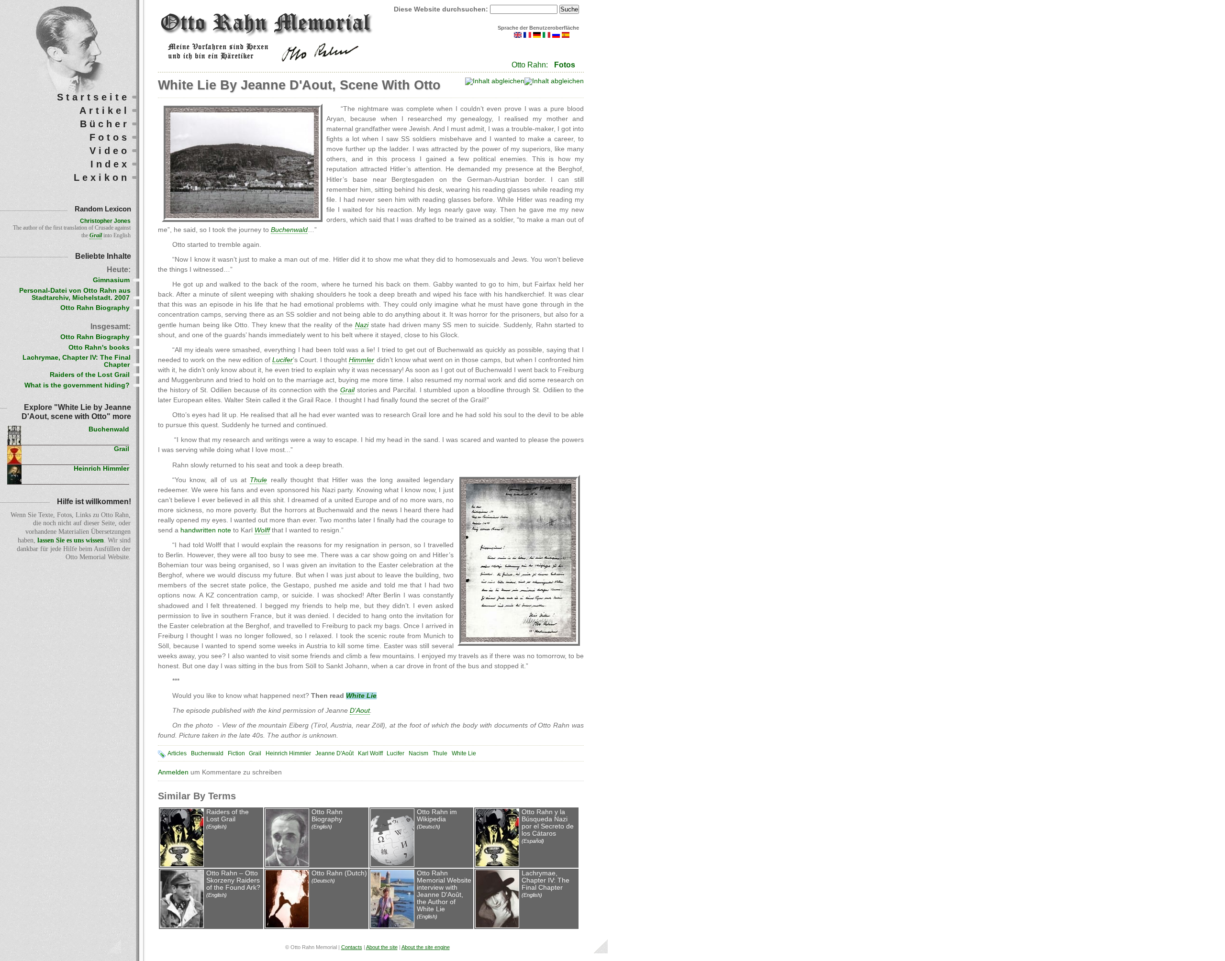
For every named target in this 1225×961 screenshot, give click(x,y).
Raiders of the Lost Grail (227, 815)
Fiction (236, 753)
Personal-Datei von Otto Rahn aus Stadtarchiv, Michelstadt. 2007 (75, 294)
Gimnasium (111, 280)
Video (109, 150)
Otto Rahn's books (99, 347)
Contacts (351, 947)
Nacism (418, 753)
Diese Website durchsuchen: (442, 9)
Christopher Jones (105, 221)
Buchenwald (207, 753)
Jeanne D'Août (334, 753)
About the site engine (425, 947)
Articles (177, 753)
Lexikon (102, 177)
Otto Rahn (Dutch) (339, 873)
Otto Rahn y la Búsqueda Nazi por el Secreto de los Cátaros (548, 822)
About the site (382, 947)
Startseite (93, 97)
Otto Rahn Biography (327, 815)
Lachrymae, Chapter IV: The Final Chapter (545, 880)
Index (110, 164)
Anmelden (173, 772)
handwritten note (204, 530)
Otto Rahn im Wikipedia (437, 815)
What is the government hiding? (77, 385)
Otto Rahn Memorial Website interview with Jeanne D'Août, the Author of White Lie (444, 891)
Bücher (105, 124)
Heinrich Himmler (288, 753)
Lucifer (395, 753)
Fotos (564, 65)
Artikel (104, 110)
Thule (440, 753)
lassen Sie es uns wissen (70, 540)
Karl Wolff (370, 753)
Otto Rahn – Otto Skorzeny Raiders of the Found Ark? (233, 880)
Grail (255, 753)
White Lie (464, 753)
